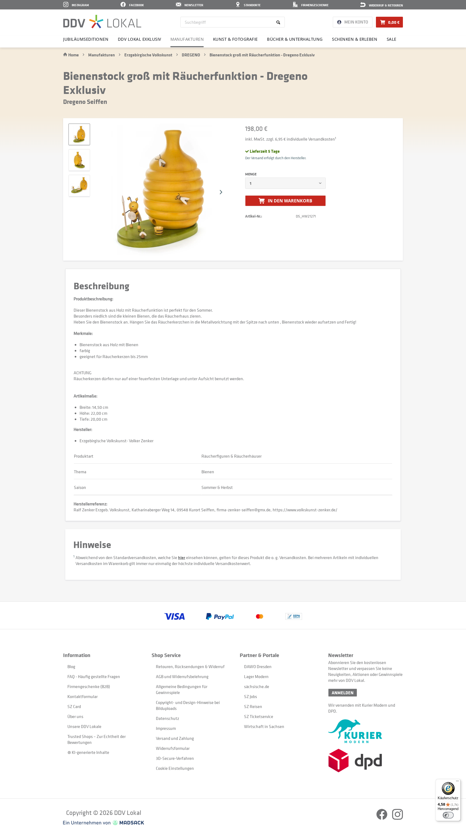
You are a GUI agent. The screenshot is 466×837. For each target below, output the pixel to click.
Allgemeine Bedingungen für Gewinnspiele (181, 689)
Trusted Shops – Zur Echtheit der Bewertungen (96, 739)
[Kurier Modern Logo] (365, 731)
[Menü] (457, 782)
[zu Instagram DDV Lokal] (397, 818)
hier (181, 557)
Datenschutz (167, 718)
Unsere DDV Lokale (84, 726)
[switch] (448, 815)
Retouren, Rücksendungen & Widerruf (190, 666)
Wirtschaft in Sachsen (264, 726)
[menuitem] (232, 22)
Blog (71, 666)
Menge (250, 174)
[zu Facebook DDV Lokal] (382, 818)
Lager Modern (256, 676)
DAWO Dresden (258, 666)
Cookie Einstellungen (175, 768)
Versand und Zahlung (175, 738)
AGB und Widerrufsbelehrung (182, 676)
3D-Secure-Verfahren (175, 758)
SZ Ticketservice (258, 716)
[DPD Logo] (365, 760)
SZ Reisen (253, 706)
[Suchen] (279, 22)
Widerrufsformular (173, 748)
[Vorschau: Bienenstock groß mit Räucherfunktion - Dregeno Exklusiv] (79, 134)
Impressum (166, 728)
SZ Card (74, 706)
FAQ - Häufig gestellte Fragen (93, 676)
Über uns (75, 716)
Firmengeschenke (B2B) (88, 686)
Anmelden (343, 693)
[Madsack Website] (103, 822)
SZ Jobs (250, 696)
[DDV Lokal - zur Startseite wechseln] (102, 21)
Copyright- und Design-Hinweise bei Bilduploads (188, 705)
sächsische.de (256, 686)
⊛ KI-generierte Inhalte (88, 752)
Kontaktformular (82, 696)
